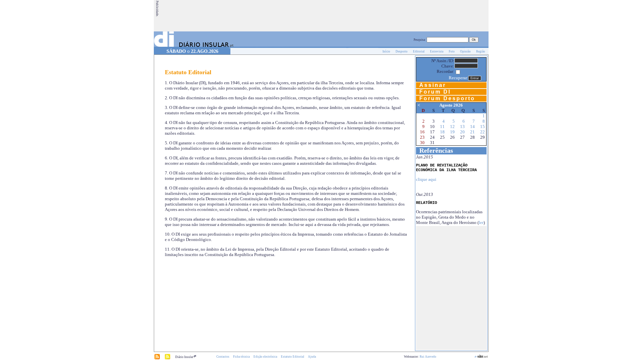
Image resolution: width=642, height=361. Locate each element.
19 (452, 131)
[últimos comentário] (167, 358)
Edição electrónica (265, 356)
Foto (452, 51)
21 (472, 131)
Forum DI (435, 92)
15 (482, 126)
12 (452, 126)
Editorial (419, 51)
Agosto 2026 (451, 105)
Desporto (402, 51)
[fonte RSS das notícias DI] (157, 358)
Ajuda (312, 356)
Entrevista (436, 51)
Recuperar (458, 77)
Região (480, 51)
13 (462, 126)
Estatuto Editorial (292, 356)
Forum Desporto (447, 98)
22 (482, 131)
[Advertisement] (366, 16)
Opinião (465, 51)
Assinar (432, 85)
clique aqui (426, 179)
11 (442, 126)
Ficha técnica (241, 356)
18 (442, 131)
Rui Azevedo (428, 356)
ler (481, 222)
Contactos (222, 356)
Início (386, 51)
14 (472, 126)
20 (462, 131)
